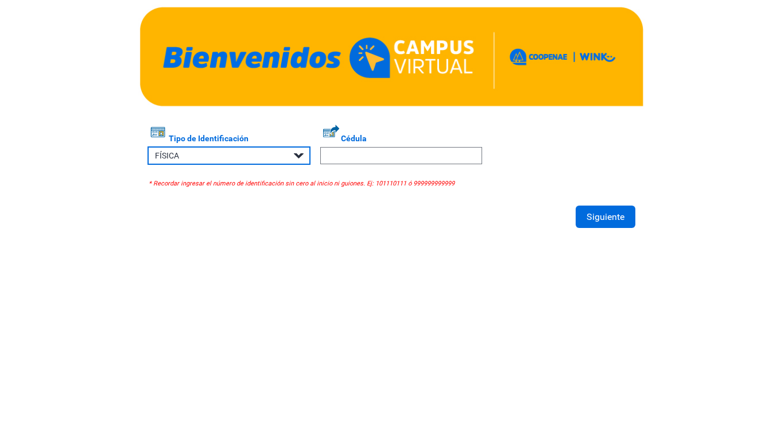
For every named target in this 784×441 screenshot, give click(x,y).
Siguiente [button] (605, 216)
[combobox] (229, 155)
